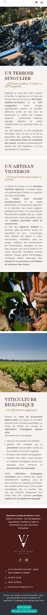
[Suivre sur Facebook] (20, 560)
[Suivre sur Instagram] (26, 560)
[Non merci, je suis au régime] (43, 603)
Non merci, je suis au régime (24, 611)
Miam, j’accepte (24, 607)
